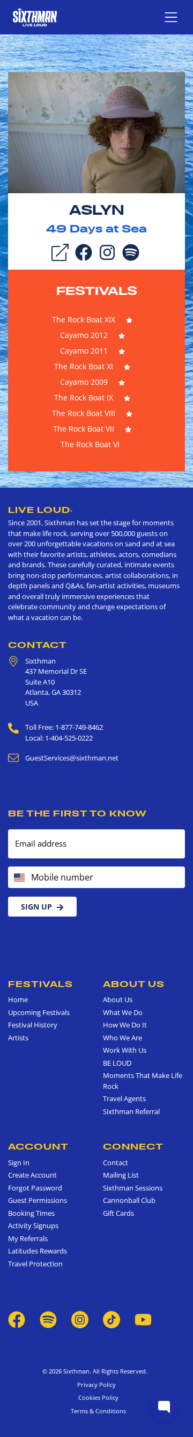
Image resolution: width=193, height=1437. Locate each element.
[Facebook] (83, 251)
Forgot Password (35, 1188)
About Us (134, 983)
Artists (18, 1037)
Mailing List (121, 1175)
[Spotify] (130, 251)
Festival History (32, 1025)
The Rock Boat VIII (83, 413)
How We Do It (125, 1025)
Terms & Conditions (97, 1411)
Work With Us (124, 1050)
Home (18, 999)
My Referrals (28, 1238)
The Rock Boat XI (83, 366)
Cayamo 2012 (84, 335)
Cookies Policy (96, 1397)
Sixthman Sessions (132, 1188)
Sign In (18, 1162)
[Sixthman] (35, 17)
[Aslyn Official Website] (96, 132)
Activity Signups (33, 1225)
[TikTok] (112, 1319)
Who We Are (122, 1037)
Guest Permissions (37, 1200)
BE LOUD (117, 1063)
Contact (37, 644)
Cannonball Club (129, 1200)
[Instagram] (107, 251)
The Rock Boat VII (83, 429)
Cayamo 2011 (84, 351)
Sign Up (36, 906)
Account (38, 1146)
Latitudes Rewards (37, 1251)
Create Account (32, 1175)
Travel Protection (35, 1264)
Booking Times (31, 1213)
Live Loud (40, 509)
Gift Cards (118, 1213)
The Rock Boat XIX (83, 319)
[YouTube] (143, 1319)
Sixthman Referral (131, 1111)
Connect (133, 1146)
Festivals (96, 290)
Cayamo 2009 (84, 382)
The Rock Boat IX (83, 397)
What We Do (123, 1012)
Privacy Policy (96, 1384)
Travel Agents (124, 1098)
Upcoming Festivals (39, 1012)
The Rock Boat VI (90, 444)
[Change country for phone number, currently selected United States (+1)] (18, 877)
